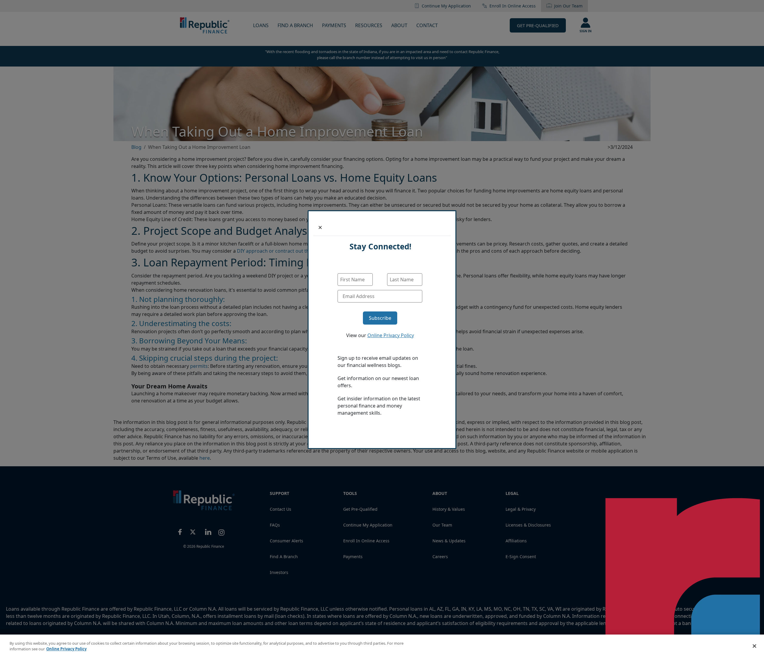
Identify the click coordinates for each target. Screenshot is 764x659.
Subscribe (380, 318)
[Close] (754, 645)
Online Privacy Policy (390, 335)
